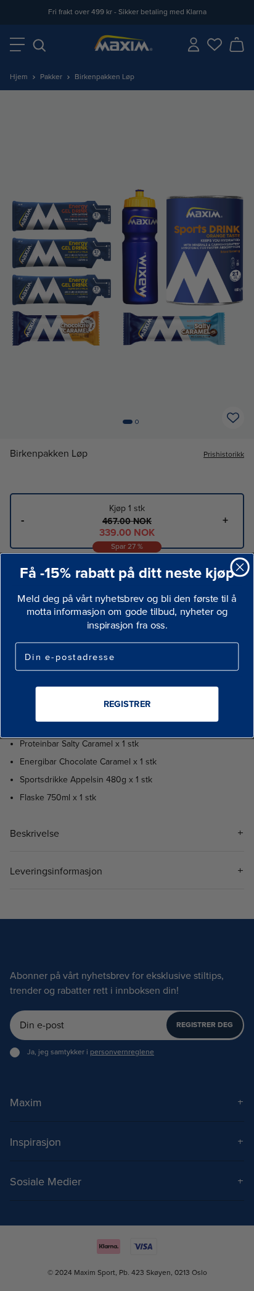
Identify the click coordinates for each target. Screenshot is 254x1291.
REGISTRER (127, 703)
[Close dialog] (239, 567)
